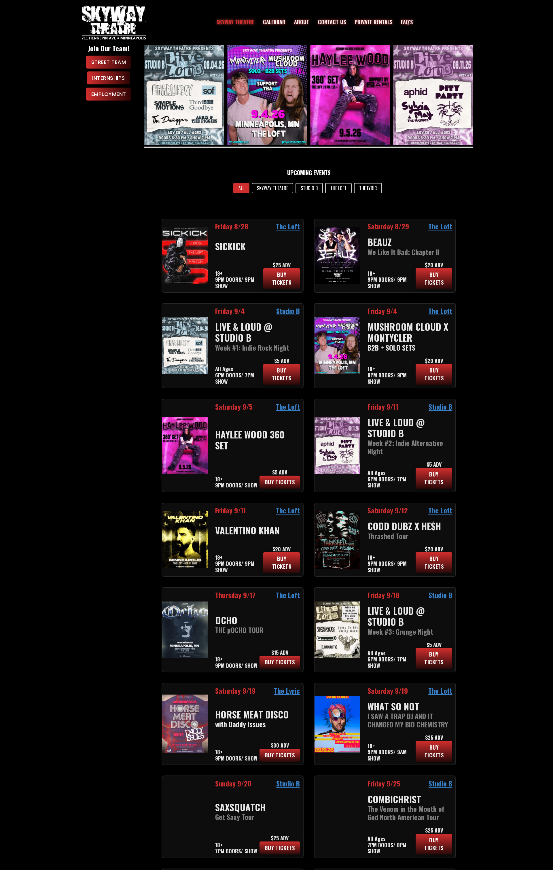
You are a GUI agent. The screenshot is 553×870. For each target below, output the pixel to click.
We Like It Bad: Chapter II (404, 252)
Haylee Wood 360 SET (250, 440)
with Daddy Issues (240, 724)
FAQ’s (407, 22)
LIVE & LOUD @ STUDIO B (243, 332)
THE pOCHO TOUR (239, 630)
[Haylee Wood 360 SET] (267, 95)
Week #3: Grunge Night (400, 631)
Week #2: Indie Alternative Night (405, 447)
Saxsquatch (240, 807)
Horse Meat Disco (252, 714)
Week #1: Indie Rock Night (252, 347)
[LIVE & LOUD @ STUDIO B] (350, 95)
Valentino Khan (247, 530)
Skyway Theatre (235, 22)
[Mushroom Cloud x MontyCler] (184, 95)
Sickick (230, 246)
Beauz (380, 242)
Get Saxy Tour (234, 817)
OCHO (226, 620)
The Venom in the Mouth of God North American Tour (406, 812)
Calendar (274, 22)
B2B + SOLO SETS (391, 347)
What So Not (393, 706)
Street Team (108, 62)
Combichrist (394, 799)
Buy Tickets (281, 278)
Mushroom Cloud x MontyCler (408, 332)
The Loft (288, 226)
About (301, 22)
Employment (108, 94)
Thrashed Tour (388, 536)
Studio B (288, 311)
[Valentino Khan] (433, 95)
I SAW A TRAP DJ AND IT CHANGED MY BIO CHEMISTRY (408, 720)
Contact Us (332, 22)
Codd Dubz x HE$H (404, 526)
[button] (241, 188)
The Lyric (287, 690)
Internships (108, 78)
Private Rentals (373, 22)
